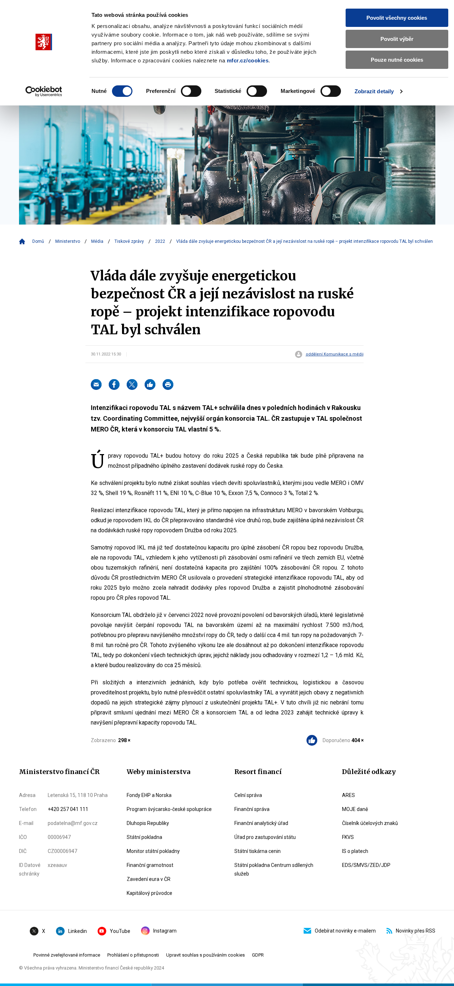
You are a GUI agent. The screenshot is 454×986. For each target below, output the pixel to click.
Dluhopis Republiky (148, 823)
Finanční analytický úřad (261, 823)
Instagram (165, 931)
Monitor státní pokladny (153, 851)
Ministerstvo (67, 241)
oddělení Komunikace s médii (335, 354)
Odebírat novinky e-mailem (345, 931)
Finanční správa (252, 809)
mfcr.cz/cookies (248, 60)
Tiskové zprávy (129, 241)
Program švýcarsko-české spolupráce (169, 809)
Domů (38, 241)
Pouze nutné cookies (397, 60)
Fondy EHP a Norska (149, 795)
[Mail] (96, 384)
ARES (348, 795)
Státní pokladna (144, 837)
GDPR (258, 955)
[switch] (191, 91)
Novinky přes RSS (415, 931)
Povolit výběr (396, 39)
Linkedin (77, 931)
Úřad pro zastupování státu (265, 837)
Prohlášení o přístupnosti (133, 955)
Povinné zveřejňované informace (66, 955)
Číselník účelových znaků (370, 823)
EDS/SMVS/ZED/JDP (366, 865)
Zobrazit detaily (374, 91)
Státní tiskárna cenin (257, 851)
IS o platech (355, 851)
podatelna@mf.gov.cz (73, 823)
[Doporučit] (150, 384)
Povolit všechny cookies (396, 18)
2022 (160, 241)
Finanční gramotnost (150, 865)
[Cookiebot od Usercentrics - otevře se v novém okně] (43, 91)
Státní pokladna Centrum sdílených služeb (273, 869)
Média (97, 241)
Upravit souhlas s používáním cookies (205, 955)
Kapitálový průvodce (149, 893)
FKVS (348, 837)
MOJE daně (355, 809)
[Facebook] (114, 384)
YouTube (120, 931)
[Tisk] (168, 384)
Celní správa (248, 795)
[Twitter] (132, 384)
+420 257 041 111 (68, 809)
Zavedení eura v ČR (148, 879)
